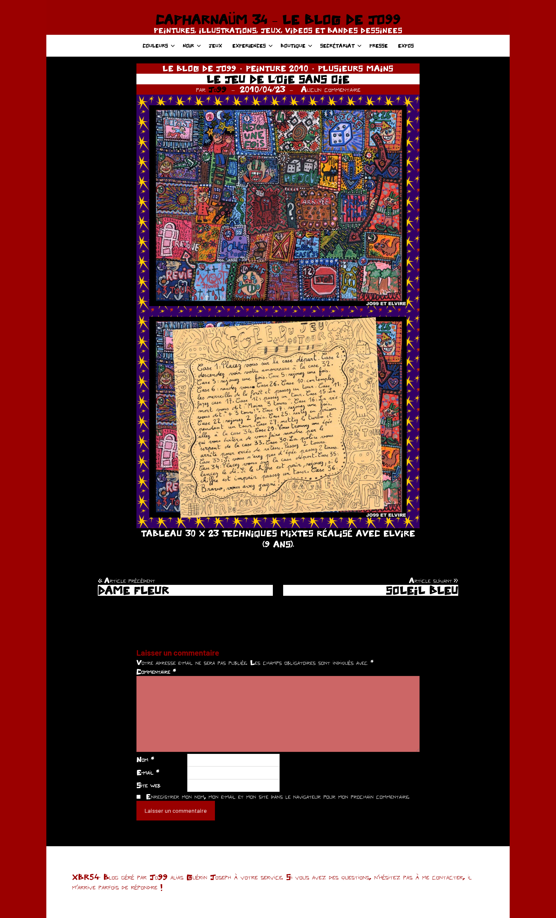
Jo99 (217, 89)
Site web (148, 785)
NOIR (188, 45)
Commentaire (156, 671)
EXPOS (406, 45)
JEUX (215, 45)
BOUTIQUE (293, 45)
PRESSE (378, 45)
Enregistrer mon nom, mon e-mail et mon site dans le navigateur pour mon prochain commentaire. (278, 796)
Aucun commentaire (330, 89)
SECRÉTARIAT (337, 45)
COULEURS (155, 45)
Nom (145, 759)
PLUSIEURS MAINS (356, 68)
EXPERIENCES (249, 45)
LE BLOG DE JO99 (199, 68)
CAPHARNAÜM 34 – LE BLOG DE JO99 (278, 19)
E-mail (147, 772)
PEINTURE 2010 (277, 68)
